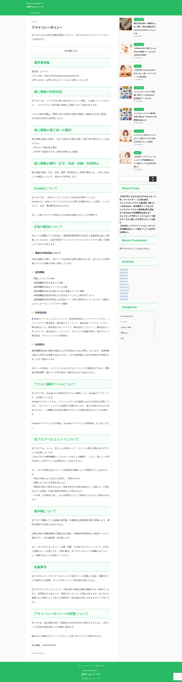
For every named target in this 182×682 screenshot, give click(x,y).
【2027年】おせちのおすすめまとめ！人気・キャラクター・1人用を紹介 (145, 73)
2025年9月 (123, 293)
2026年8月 (123, 269)
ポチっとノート (35, 6)
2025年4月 (123, 296)
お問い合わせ (35, 13)
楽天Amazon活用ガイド (91, 670)
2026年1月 (123, 281)
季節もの (124, 333)
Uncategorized (127, 316)
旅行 (122, 338)
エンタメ (124, 322)
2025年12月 (124, 284)
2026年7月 (123, 272)
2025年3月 (123, 299)
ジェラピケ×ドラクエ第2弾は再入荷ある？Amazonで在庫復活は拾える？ (145, 116)
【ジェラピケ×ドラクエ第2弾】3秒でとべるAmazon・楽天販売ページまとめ (145, 95)
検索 (153, 178)
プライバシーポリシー (85, 666)
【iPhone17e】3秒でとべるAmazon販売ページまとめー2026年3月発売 (145, 51)
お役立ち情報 (126, 327)
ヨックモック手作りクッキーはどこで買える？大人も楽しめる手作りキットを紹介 (145, 138)
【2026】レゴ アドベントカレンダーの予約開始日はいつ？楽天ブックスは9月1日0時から (137, 228)
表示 (75, 51)
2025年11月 (124, 287)
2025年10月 (124, 290)
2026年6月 (123, 275)
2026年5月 (123, 278)
